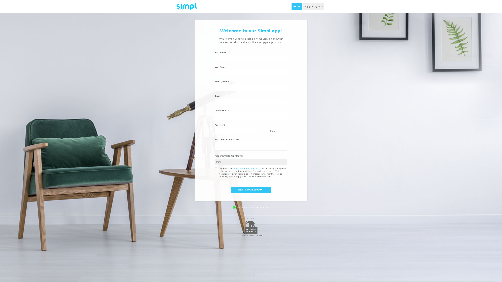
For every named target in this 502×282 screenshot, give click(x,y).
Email (217, 96)
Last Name (220, 67)
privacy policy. (254, 168)
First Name (220, 52)
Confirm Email (222, 110)
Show (272, 131)
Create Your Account (251, 190)
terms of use (239, 168)
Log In (296, 6)
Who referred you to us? (227, 139)
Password (220, 125)
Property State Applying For (229, 156)
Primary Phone (222, 81)
